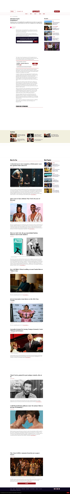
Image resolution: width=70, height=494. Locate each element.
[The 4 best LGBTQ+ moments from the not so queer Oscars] (26, 466)
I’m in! (35, 41)
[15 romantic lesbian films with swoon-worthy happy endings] (13, 135)
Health (35, 13)
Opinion (44, 13)
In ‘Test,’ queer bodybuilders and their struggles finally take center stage (56, 29)
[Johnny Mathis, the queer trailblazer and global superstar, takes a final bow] (30, 135)
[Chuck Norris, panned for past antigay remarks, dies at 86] (26, 388)
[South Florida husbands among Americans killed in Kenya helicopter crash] (48, 22)
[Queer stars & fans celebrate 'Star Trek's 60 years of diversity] (26, 212)
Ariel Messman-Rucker (13, 456)
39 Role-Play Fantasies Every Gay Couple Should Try (38, 140)
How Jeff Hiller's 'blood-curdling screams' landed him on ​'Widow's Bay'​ (26, 270)
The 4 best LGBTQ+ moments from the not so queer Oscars (25, 453)
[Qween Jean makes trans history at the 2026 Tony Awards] (26, 312)
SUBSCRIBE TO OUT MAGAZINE (12, 11)
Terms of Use (19, 492)
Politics (26, 13)
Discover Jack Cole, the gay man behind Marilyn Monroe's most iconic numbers (24, 233)
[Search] (53, 11)
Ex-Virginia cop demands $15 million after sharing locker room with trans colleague (56, 181)
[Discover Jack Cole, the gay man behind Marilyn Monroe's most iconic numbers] (26, 246)
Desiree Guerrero (12, 167)
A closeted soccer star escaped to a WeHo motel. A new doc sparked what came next (26, 164)
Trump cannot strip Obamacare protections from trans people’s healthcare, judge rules (56, 176)
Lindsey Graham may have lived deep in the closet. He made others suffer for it (56, 191)
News (31, 13)
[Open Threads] (20, 11)
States (53, 178)
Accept (68, 492)
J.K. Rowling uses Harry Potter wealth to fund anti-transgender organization (55, 135)
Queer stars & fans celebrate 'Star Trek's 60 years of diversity (25, 199)
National (54, 31)
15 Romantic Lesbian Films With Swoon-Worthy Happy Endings (21, 135)
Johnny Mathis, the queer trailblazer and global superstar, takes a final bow (38, 135)
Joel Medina (12, 272)
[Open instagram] (22, 11)
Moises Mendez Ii (12, 302)
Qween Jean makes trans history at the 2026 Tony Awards (24, 299)
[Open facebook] (17, 11)
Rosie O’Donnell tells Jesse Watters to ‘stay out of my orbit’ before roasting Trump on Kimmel (56, 187)
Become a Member (35, 63)
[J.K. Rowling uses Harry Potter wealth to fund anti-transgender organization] (47, 135)
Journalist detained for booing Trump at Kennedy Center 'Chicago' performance (26, 330)
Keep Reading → (34, 194)
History (40, 13)
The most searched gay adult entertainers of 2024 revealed (21, 140)
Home (11, 16)
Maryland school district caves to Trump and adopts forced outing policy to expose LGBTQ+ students (56, 166)
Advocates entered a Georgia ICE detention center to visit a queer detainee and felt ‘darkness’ (56, 35)
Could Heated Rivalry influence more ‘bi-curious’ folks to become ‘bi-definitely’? (26, 406)
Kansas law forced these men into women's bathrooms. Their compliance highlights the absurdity (56, 171)
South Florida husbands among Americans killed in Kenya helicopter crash (56, 24)
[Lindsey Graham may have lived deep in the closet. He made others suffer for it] (48, 190)
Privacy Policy (14, 492)
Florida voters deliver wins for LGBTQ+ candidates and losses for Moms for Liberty (56, 39)
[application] (52, 46)
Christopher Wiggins (12, 332)
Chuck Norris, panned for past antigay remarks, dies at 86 (26, 376)
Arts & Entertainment (14, 16)
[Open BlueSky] (19, 11)
